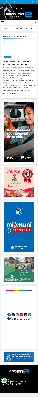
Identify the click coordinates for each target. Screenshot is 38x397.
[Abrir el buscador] (36, 22)
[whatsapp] (21, 8)
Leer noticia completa (10, 93)
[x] (19, 8)
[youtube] (24, 8)
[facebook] (13, 8)
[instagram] (16, 8)
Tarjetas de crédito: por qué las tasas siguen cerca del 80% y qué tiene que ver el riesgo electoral (7, 2)
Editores (7, 67)
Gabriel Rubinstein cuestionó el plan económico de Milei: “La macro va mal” (20, 2)
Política (7, 57)
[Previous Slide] (32, 2)
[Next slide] (35, 2)
